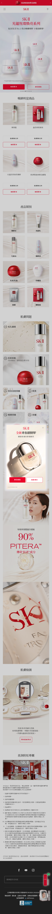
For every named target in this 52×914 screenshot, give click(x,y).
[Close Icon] (42, 427)
